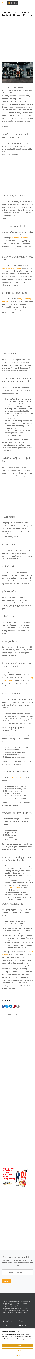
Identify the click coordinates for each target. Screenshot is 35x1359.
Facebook (25, 1325)
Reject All (17, 1355)
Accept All (17, 1345)
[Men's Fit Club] (12, 3)
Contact (6, 1325)
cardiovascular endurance (20, 238)
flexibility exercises (12, 887)
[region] (17, 1343)
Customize (17, 1350)
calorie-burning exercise (11, 268)
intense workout (17, 777)
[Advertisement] (17, 39)
